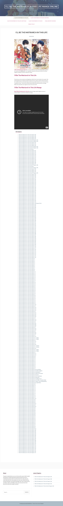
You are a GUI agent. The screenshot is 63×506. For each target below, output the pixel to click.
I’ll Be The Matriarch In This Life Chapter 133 (27, 183)
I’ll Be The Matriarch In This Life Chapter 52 (27, 361)
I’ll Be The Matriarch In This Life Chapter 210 (27, 204)
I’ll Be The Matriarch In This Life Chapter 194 (27, 225)
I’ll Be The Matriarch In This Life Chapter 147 (27, 163)
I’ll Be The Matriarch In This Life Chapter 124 (27, 195)
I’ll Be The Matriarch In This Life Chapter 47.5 (27, 354)
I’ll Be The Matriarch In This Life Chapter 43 (27, 340)
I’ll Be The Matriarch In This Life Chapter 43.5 (27, 341)
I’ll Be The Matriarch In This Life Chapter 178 (27, 246)
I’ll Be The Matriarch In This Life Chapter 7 (27, 267)
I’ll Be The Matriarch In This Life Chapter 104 (27, 435)
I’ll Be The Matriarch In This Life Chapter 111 (27, 444)
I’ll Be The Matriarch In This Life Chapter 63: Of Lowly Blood (30, 376)
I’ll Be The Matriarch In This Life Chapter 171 (27, 256)
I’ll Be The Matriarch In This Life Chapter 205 (27, 211)
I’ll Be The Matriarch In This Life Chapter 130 (27, 187)
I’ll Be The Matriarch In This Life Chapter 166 (27, 137)
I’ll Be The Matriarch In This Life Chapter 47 (27, 352)
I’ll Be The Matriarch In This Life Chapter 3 (27, 262)
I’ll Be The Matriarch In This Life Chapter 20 (27, 285)
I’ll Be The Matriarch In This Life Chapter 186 (27, 236)
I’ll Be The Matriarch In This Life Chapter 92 (27, 418)
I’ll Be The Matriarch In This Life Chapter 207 (27, 208)
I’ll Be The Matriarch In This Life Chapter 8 (27, 269)
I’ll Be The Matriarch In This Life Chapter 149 (27, 161)
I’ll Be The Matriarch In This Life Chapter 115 (27, 449)
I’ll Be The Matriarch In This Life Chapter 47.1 (27, 353)
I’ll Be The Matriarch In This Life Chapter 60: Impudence (29, 372)
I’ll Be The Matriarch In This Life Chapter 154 (27, 154)
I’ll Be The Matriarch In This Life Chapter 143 (27, 170)
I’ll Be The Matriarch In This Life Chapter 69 (27, 384)
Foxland (41, 503)
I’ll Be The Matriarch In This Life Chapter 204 (27, 212)
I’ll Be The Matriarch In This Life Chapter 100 (27, 430)
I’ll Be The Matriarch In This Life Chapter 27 (27, 294)
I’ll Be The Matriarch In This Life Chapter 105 (27, 436)
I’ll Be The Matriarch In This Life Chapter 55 (27, 365)
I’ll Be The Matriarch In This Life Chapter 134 (27, 182)
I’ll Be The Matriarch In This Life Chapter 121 (27, 199)
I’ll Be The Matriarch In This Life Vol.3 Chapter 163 (28, 141)
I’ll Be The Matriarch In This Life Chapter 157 (27, 150)
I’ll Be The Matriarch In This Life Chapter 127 (27, 191)
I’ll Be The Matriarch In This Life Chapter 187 (27, 234)
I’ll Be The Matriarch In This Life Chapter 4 (27, 263)
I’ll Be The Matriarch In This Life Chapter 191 (27, 229)
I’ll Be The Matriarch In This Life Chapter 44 (27, 343)
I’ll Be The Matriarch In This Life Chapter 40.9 (27, 333)
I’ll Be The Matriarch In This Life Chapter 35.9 (27, 310)
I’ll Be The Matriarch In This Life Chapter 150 (27, 159)
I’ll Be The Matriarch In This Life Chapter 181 (27, 242)
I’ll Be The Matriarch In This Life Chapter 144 (27, 169)
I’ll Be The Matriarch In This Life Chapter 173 (27, 253)
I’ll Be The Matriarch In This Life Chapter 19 (27, 283)
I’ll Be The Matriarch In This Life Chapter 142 (27, 171)
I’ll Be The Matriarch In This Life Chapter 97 (27, 424)
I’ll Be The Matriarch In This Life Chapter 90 (27, 415)
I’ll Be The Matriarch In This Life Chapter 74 (27, 390)
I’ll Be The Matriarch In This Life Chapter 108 (27, 440)
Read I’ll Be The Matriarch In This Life (21, 91)
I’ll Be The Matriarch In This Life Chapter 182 (27, 241)
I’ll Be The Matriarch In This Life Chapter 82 (27, 402)
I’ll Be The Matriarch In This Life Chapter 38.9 (27, 325)
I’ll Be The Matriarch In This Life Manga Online (31, 6)
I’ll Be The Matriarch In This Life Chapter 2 (27, 261)
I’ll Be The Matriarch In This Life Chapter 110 (27, 443)
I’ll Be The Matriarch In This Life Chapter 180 (27, 244)
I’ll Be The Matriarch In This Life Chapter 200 (27, 217)
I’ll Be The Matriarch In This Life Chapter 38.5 (27, 323)
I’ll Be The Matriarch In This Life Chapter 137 (27, 178)
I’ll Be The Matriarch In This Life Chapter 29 (27, 296)
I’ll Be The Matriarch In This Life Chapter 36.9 (27, 316)
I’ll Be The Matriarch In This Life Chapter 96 (27, 423)
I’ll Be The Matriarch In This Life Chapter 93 (27, 419)
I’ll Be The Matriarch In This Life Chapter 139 (27, 175)
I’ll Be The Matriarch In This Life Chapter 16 (27, 279)
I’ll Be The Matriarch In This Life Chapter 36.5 (27, 315)
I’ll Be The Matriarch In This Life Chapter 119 (27, 201)
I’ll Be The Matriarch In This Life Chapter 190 (27, 231)
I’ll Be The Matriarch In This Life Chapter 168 (16, 20)
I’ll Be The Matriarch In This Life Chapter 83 (27, 405)
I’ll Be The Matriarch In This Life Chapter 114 (27, 448)
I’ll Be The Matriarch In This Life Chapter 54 (27, 364)
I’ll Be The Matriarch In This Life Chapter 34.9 (27, 304)
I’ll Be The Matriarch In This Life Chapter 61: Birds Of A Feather (31, 373)
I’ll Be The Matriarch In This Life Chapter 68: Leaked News (30, 382)
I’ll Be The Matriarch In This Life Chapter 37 (27, 318)
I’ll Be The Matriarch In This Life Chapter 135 (27, 180)
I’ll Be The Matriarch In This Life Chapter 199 (27, 219)
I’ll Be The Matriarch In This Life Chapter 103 (27, 434)
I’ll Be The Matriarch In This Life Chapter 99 (27, 427)
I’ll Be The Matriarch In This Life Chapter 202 (27, 215)
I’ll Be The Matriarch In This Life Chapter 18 (27, 282)
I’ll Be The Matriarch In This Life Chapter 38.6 (27, 324)
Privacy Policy (31, 24)
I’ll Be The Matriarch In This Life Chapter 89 (27, 414)
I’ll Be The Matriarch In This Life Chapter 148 (27, 162)
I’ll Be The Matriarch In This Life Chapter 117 (27, 452)
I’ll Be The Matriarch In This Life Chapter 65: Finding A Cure (30, 378)
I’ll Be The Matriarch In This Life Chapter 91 (27, 416)
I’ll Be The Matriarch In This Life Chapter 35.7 (27, 308)
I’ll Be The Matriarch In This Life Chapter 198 (27, 220)
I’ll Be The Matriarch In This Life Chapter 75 (27, 391)
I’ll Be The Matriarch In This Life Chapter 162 (27, 142)
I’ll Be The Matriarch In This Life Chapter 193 (27, 227)
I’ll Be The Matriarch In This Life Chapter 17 (27, 281)
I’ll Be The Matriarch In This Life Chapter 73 (27, 389)
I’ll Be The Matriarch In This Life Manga (27, 87)
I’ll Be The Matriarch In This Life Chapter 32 (27, 300)
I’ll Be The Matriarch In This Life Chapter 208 (27, 207)
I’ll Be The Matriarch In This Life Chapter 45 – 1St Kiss (29, 345)
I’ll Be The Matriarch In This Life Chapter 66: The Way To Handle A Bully (32, 380)
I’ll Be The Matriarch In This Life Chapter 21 (27, 286)
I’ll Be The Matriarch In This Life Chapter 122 (27, 198)
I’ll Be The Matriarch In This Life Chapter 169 (27, 134)
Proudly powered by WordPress (26, 503)
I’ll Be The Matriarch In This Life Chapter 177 (27, 248)
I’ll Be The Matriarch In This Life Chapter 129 (27, 188)
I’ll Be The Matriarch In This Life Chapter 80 (27, 399)
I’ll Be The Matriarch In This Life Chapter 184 (27, 238)
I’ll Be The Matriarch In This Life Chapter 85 (27, 409)
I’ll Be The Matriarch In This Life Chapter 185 (27, 237)
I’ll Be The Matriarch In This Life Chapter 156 (27, 151)
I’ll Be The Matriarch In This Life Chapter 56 (27, 366)
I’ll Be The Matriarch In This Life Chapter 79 (27, 397)
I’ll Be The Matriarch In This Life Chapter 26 (27, 292)
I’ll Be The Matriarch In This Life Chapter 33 (27, 302)
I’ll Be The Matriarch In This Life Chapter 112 (27, 445)
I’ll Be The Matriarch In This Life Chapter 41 (27, 335)
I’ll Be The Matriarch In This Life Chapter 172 (27, 254)
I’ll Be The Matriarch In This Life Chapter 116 (27, 451)
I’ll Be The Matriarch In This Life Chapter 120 (27, 200)
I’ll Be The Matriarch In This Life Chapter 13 (27, 275)
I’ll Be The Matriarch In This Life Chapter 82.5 (27, 403)
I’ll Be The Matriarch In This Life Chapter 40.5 (27, 332)
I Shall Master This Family (50, 20)
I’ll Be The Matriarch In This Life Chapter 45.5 (27, 348)
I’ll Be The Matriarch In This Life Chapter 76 (27, 393)
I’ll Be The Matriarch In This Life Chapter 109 (27, 442)
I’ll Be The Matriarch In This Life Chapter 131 (27, 186)
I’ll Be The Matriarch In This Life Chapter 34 (27, 303)
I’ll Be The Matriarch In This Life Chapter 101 (27, 431)
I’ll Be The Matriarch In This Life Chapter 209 (27, 205)
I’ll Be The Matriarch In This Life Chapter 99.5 (27, 428)
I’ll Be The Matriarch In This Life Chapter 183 (27, 240)
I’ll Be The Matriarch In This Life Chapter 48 (27, 356)
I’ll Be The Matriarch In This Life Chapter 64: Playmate (29, 377)
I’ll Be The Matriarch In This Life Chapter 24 (27, 290)
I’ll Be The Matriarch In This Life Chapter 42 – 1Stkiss (29, 337)
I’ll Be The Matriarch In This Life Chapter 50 (27, 358)
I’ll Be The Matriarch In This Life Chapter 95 (27, 422)
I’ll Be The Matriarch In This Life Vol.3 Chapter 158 (28, 147)
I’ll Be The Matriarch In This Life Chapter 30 (27, 298)
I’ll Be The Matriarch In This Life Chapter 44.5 (27, 344)
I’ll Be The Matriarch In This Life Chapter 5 (27, 265)
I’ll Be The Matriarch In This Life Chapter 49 (27, 357)
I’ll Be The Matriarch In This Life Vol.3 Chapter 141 (28, 172)
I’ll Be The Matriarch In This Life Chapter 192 (27, 228)
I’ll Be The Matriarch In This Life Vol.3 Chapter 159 (28, 146)
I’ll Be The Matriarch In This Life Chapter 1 (27, 260)
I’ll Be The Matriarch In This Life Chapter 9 (27, 270)
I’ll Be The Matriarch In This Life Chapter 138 (27, 176)
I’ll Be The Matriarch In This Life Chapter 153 (27, 155)
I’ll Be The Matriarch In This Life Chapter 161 (27, 143)
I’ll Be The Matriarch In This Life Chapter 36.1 (27, 312)
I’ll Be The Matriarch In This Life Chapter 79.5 (27, 398)
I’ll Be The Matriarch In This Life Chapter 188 (27, 233)
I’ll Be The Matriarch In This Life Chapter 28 (27, 295)
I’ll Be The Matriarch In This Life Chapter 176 (27, 249)
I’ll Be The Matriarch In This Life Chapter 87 (27, 411)
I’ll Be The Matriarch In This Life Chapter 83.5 (27, 406)
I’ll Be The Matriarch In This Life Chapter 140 (27, 174)
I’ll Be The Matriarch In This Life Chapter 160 (27, 145)
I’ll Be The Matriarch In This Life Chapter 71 (27, 386)
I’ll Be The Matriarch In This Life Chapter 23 (27, 289)
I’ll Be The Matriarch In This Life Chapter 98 (27, 426)
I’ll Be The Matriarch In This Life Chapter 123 (27, 196)
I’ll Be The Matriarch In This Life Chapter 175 (27, 250)
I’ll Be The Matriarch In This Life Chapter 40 (27, 331)
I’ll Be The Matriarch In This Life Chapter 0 (40, 17)
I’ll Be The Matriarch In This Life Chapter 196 (27, 223)
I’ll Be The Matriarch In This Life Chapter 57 (27, 368)
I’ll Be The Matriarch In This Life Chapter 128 (27, 190)
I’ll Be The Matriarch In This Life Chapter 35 (27, 306)
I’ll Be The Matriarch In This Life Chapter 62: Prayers (29, 374)
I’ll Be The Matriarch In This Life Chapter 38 (27, 322)
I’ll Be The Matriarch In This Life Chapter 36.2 (27, 314)
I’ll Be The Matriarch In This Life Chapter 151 (27, 158)
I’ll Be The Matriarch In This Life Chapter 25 (27, 291)
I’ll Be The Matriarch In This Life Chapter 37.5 (27, 319)
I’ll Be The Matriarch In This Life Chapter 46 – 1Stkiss (29, 349)
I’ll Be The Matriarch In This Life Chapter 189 (27, 232)
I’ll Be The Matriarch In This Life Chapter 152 (27, 157)
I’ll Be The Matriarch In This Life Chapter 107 (27, 439)
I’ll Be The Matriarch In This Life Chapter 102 (27, 432)
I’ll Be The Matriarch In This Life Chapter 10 (27, 271)
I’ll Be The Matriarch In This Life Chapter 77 (27, 394)
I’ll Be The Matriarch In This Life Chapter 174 (27, 252)
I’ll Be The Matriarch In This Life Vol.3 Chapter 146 (28, 165)
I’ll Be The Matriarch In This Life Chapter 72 (27, 387)
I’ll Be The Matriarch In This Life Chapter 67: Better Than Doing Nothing (32, 381)
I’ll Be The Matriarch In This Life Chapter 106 (27, 438)
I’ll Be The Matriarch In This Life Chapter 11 (27, 273)
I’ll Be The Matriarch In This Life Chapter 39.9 (27, 329)
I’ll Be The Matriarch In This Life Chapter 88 (27, 413)
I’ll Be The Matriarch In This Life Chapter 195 (27, 224)
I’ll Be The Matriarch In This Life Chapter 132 (27, 184)
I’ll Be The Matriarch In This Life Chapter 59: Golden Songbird (30, 370)
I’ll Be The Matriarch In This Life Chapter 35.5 (27, 307)
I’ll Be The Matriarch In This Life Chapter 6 (27, 266)
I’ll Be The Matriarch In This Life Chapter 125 (27, 194)
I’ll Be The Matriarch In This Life (21, 17)
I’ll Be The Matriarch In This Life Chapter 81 (27, 401)
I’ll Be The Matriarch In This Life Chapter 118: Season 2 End (30, 203)
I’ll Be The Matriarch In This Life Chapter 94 (27, 420)
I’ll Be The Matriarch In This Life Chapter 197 (27, 221)
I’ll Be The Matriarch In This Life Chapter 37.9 (27, 320)
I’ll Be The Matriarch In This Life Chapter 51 (27, 360)
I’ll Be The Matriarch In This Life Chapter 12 (27, 274)
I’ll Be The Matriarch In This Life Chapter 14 (27, 277)
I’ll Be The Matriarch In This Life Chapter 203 (27, 213)
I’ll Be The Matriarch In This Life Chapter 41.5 (27, 336)
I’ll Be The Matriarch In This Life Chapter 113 (27, 447)
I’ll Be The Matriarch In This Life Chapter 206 (27, 209)
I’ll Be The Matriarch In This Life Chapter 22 (27, 287)
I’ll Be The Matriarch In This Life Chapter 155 (27, 153)
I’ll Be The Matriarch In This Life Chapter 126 (27, 192)
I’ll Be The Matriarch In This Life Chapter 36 (27, 311)
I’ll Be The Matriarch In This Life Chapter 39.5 (27, 328)
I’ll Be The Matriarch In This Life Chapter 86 (27, 410)
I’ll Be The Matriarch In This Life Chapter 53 (27, 362)
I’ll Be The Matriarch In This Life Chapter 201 (27, 216)
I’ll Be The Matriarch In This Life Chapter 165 (27, 138)
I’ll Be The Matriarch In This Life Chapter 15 (27, 278)
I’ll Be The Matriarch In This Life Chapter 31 (27, 299)
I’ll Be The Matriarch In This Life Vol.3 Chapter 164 (28, 139)
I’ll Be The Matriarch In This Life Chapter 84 (27, 407)
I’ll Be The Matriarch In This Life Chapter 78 (27, 395)
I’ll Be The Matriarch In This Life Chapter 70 (27, 385)
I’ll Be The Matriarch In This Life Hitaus (26, 149)
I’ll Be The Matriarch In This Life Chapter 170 (27, 257)
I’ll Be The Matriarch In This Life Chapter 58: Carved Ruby (30, 369)
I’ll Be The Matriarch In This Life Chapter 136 (27, 179)
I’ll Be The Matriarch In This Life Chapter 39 (27, 327)
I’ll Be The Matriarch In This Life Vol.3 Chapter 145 (28, 167)
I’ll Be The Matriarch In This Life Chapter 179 (27, 245)
